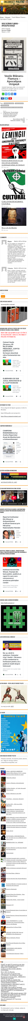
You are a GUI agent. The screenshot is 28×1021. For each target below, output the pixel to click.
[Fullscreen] (25, 504)
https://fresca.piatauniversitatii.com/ (11, 416)
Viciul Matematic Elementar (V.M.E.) (15, 953)
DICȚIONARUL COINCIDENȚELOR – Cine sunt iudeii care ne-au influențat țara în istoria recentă (16, 837)
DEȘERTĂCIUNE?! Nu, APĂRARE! (14, 842)
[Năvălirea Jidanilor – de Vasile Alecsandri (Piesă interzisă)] (3, 789)
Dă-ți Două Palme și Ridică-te (13, 873)
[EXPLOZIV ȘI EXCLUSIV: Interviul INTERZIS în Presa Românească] (3, 934)
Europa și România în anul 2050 (13, 793)
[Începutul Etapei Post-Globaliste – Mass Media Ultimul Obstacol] (3, 896)
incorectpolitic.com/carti (8, 304)
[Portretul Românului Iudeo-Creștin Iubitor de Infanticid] (3, 911)
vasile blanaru (4, 105)
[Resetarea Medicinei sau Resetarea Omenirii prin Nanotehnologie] (3, 849)
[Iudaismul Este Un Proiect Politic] (3, 928)
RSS (2, 962)
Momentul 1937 (10, 905)
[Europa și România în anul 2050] (3, 795)
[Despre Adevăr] (3, 832)
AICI (12, 706)
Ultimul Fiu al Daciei (11, 777)
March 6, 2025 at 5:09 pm (20, 241)
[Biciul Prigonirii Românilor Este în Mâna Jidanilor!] (3, 944)
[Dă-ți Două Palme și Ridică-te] (3, 874)
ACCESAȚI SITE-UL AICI (9, 482)
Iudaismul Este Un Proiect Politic (13, 927)
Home (2, 17)
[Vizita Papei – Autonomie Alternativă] (3, 800)
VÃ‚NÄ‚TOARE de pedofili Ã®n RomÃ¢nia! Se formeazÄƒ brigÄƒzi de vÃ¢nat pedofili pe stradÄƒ (12, 981)
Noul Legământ (9, 853)
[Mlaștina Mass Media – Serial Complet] (3, 901)
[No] (26, 1017)
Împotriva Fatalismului (11, 889)
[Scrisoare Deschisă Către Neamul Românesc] (3, 880)
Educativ (7, 17)
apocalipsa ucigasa (8, 103)
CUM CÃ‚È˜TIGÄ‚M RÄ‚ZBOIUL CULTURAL (11, 969)
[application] (14, 497)
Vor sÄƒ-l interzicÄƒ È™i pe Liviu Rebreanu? (11, 999)
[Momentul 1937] (3, 906)
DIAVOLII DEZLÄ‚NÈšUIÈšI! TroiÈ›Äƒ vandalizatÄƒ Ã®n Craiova (13, 984)
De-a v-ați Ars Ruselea (9, 228)
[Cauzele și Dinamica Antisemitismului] (3, 784)
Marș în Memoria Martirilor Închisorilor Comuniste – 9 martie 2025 (18, 120)
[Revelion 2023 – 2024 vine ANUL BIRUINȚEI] (3, 805)
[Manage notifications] (24, 1017)
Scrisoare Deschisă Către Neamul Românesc (16, 878)
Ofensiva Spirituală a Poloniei (13, 937)
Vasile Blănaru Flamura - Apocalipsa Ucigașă (11, 107)
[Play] (3, 504)
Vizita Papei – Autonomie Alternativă (15, 799)
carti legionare (19, 103)
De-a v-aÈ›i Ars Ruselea (8, 972)
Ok (14, 1018)
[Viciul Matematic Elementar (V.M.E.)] (3, 955)
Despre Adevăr (9, 830)
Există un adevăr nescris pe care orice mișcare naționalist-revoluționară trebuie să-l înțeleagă (13, 162)
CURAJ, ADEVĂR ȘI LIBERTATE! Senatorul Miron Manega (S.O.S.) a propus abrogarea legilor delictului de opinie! (16, 772)
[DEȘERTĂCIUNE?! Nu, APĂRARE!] (3, 844)
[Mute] (23, 504)
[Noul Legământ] (3, 854)
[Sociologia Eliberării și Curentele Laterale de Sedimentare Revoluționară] (3, 885)
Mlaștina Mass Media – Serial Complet (15, 899)
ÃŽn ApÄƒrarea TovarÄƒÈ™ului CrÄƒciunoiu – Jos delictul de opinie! (11, 974)
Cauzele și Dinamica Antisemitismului (15, 783)
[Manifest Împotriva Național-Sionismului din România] (3, 917)
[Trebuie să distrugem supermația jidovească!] (3, 869)
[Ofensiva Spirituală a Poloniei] (3, 939)
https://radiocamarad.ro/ (7, 603)
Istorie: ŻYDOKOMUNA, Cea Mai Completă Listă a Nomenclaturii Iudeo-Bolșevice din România (15, 922)
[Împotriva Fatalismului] (3, 890)
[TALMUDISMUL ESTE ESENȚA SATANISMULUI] (3, 949)
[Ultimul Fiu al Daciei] (3, 779)
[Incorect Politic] (14, 7)
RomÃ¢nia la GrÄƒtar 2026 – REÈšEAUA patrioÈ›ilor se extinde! (13, 977)
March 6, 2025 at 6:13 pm (20, 268)
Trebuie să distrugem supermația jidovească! (16, 868)
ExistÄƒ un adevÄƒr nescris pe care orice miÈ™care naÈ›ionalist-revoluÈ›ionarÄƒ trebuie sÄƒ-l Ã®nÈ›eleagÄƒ (12, 965)
